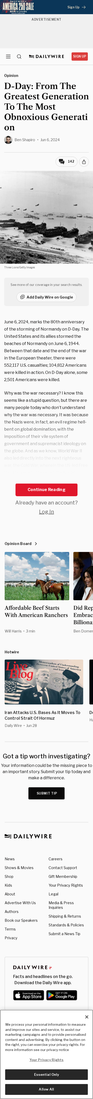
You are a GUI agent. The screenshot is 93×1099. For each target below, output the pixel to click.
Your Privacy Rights (66, 885)
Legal (53, 894)
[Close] (86, 1017)
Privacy (11, 938)
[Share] (84, 162)
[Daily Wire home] (46, 56)
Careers (56, 859)
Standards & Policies (66, 925)
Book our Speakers (21, 920)
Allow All (46, 1089)
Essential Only (46, 1074)
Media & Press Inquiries (61, 905)
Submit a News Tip (64, 934)
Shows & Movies (19, 867)
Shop (9, 876)
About (10, 894)
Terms (10, 929)
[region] (46, 1054)
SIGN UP (79, 56)
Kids (8, 885)
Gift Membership (63, 876)
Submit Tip (47, 793)
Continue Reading (46, 489)
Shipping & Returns (65, 916)
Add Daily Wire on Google (50, 297)
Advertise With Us (20, 903)
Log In (46, 512)
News (10, 859)
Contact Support (63, 867)
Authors (12, 911)
